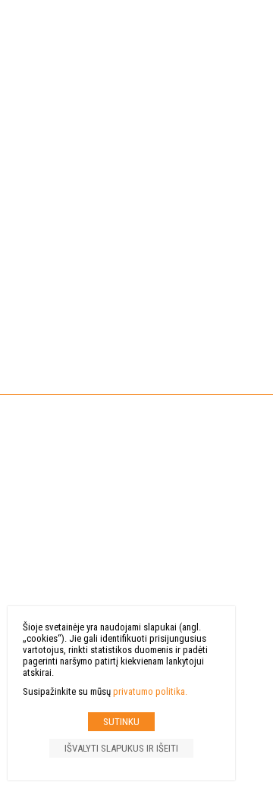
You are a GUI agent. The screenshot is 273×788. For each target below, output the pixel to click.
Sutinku (121, 721)
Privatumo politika (149, 691)
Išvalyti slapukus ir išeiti (121, 748)
